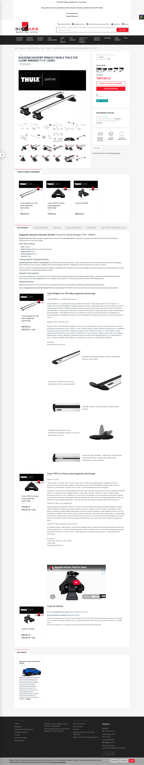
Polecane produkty (74, 228)
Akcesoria (107, 38)
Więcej (28, 699)
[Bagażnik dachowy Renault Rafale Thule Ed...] (116, 70)
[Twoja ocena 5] (114, 55)
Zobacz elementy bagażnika (111, 83)
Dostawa (76, 729)
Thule (70, 507)
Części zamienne (118, 39)
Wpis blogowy (22, 652)
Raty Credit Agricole (79, 724)
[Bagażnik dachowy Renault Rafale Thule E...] (121, 70)
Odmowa (124, 761)
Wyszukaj (122, 30)
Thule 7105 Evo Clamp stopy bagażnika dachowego (56, 205)
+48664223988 (109, 740)
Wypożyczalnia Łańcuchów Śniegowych (85, 737)
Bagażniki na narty (40, 39)
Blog (126, 38)
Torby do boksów (62, 40)
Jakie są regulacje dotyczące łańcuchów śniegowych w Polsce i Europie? (57, 730)
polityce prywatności (59, 762)
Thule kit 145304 (81, 203)
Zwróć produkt (19, 740)
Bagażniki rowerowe (30, 39)
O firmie (17, 724)
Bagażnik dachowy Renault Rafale (29, 662)
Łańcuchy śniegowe (97, 39)
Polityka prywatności (21, 732)
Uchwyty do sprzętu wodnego (83, 40)
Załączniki (91, 228)
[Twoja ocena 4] (112, 55)
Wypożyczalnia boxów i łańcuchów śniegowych (84, 733)
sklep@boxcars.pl (109, 742)
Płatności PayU (78, 727)
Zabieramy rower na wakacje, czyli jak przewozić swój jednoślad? (56, 725)
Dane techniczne (41, 228)
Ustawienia (114, 761)
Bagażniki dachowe (19, 39)
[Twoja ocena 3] (111, 55)
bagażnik (95, 527)
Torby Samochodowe (52, 39)
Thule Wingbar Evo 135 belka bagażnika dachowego (28, 205)
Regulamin (18, 727)
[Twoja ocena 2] (109, 55)
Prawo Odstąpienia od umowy (24, 729)
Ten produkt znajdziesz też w (113, 228)
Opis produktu (23, 228)
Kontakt (17, 735)
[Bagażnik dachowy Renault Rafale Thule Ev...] (105, 70)
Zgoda (132, 761)
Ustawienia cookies (21, 738)
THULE (21, 55)
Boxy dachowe (73, 39)
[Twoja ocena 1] (107, 55)
